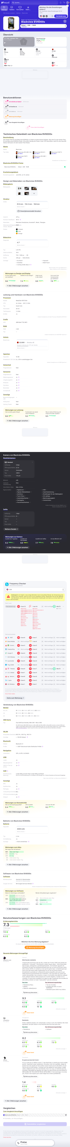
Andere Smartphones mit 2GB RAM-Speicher (55, 334)
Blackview (25, 13)
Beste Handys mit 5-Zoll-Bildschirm (57, 267)
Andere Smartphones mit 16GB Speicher (56, 362)
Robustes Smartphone (22, 222)
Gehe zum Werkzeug (14, 698)
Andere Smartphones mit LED (59, 506)
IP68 (17, 225)
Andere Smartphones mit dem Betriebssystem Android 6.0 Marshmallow (49, 886)
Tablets (11, 9)
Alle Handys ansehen (9, 13)
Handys (4, 9)
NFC (4, 783)
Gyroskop (6, 385)
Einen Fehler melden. (10, 693)
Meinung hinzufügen (36, 947)
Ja (16, 359)
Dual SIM (18, 722)
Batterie (6, 824)
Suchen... (17, 2)
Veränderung (61, 16)
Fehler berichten (7, 1137)
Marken (18, 13)
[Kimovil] (5, 3)
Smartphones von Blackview (59, 160)
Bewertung (6, 340)
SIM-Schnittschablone (21, 727)
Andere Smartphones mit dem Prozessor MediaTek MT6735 (52, 316)
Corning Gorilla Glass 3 (23, 264)
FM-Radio (6, 789)
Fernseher (20, 9)
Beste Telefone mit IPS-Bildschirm (58, 269)
